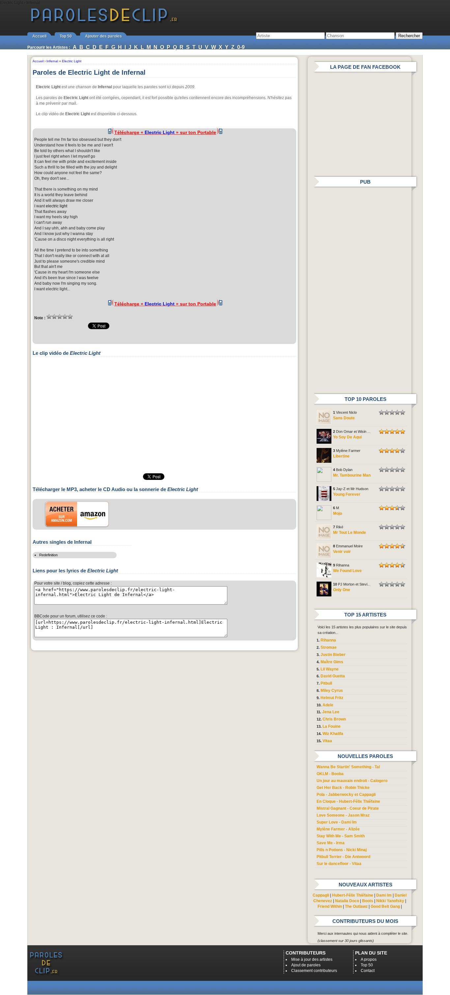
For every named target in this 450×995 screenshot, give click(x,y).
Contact (368, 970)
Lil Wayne (330, 669)
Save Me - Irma (331, 843)
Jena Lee (330, 712)
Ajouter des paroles (103, 36)
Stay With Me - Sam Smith (341, 836)
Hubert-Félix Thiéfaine (352, 895)
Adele (328, 705)
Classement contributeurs (314, 970)
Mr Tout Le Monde (349, 532)
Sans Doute (344, 418)
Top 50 (66, 36)
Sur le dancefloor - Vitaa (339, 863)
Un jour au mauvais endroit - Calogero (352, 780)
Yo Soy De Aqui (347, 437)
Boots (367, 901)
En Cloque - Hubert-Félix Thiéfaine (348, 801)
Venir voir (342, 551)
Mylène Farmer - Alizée (338, 829)
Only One (341, 590)
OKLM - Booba (330, 774)
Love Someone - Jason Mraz (343, 815)
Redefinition (48, 555)
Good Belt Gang (385, 906)
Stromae (329, 647)
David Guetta (333, 676)
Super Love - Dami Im (337, 822)
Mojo (337, 513)
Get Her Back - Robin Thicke (343, 787)
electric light (56, 206)
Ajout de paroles (306, 965)
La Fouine (332, 726)
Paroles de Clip (104, 22)
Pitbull (326, 683)
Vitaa (327, 741)
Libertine (341, 456)
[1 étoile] (49, 316)
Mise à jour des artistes (311, 959)
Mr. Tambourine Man (352, 475)
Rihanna (328, 640)
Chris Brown (334, 719)
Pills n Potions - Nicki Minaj (342, 850)
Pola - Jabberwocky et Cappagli (346, 794)
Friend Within (330, 906)
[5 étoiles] (70, 316)
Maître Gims (332, 662)
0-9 (241, 47)
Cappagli (321, 895)
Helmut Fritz (332, 697)
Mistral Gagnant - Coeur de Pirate (348, 808)
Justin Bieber (333, 654)
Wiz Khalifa (333, 733)
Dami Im (384, 895)
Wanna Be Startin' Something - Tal (348, 767)
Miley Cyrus (332, 690)
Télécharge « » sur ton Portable (165, 132)
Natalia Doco (347, 901)
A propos (369, 959)
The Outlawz (356, 906)
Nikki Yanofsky (390, 901)
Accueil (39, 36)
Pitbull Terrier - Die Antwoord (343, 856)
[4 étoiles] (65, 316)
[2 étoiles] (54, 316)
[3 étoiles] (59, 316)
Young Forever (346, 494)
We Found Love (347, 570)
